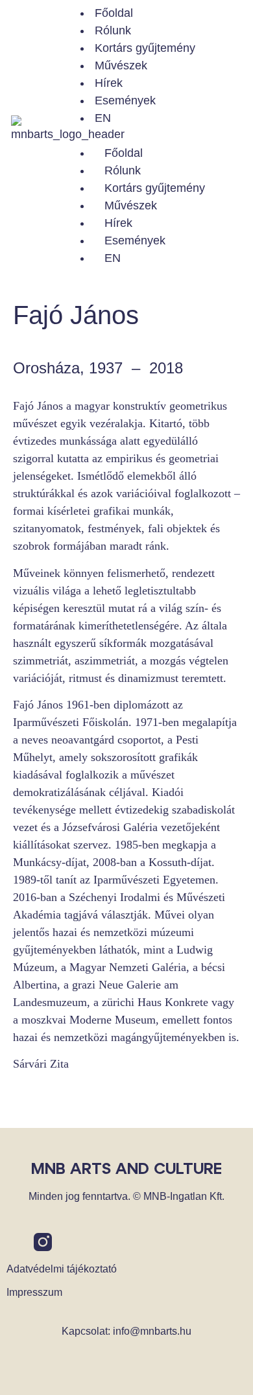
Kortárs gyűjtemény (145, 47)
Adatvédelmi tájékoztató (61, 1268)
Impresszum (34, 1292)
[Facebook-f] (15, 1242)
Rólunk (113, 30)
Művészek (121, 65)
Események (125, 100)
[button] (157, 136)
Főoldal (114, 12)
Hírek (109, 82)
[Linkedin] (70, 1242)
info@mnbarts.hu (152, 1331)
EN (103, 117)
